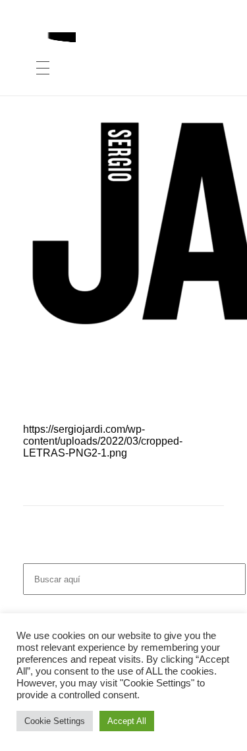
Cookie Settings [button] (54, 721)
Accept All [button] (126, 721)
